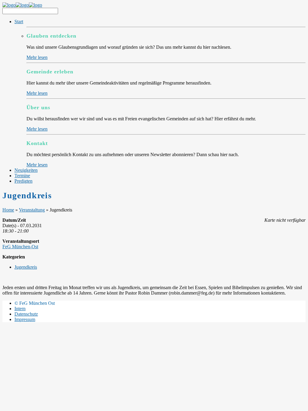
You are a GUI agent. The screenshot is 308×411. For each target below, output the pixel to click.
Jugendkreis (25, 267)
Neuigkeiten (26, 170)
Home (8, 209)
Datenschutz (26, 314)
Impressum (24, 319)
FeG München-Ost (20, 246)
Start (18, 21)
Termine (22, 175)
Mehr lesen (37, 57)
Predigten (23, 181)
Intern (20, 308)
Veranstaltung (32, 209)
